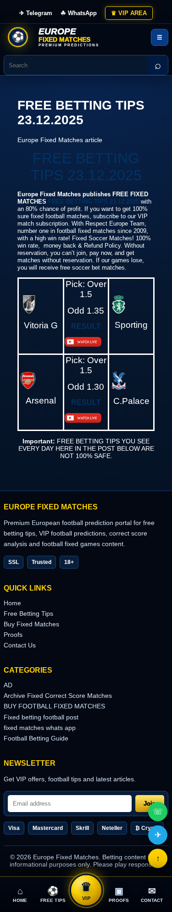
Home (12, 603)
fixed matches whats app (40, 727)
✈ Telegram (35, 13)
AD (8, 685)
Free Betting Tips (28, 613)
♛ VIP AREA (129, 13)
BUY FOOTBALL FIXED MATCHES (54, 706)
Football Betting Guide (36, 738)
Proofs (13, 634)
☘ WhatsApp (79, 13)
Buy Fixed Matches (31, 624)
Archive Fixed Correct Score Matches (58, 695)
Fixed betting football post (41, 717)
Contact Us (20, 645)
